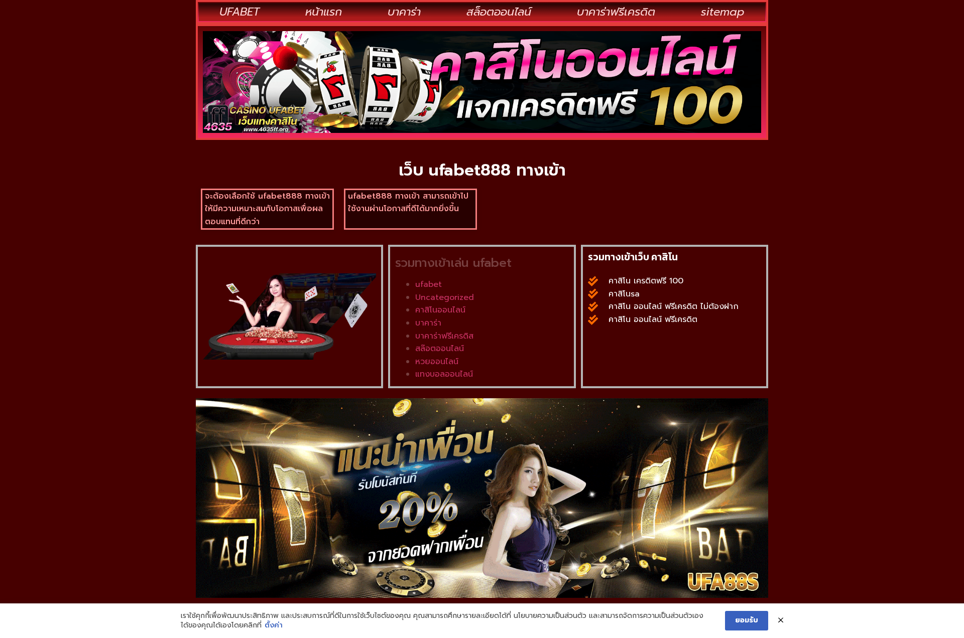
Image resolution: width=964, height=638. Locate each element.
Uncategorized (444, 297)
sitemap (723, 12)
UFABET (239, 12)
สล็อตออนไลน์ (498, 12)
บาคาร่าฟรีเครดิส (444, 336)
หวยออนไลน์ (436, 362)
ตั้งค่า (274, 625)
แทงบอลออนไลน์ (444, 374)
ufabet (428, 284)
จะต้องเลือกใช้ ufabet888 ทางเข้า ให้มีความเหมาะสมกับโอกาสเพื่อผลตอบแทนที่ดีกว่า (267, 209)
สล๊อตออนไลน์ (439, 349)
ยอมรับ (746, 620)
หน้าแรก (323, 12)
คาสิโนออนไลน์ (440, 310)
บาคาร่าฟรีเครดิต (616, 12)
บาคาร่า (404, 12)
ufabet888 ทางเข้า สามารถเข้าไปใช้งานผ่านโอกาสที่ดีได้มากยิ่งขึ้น (408, 202)
